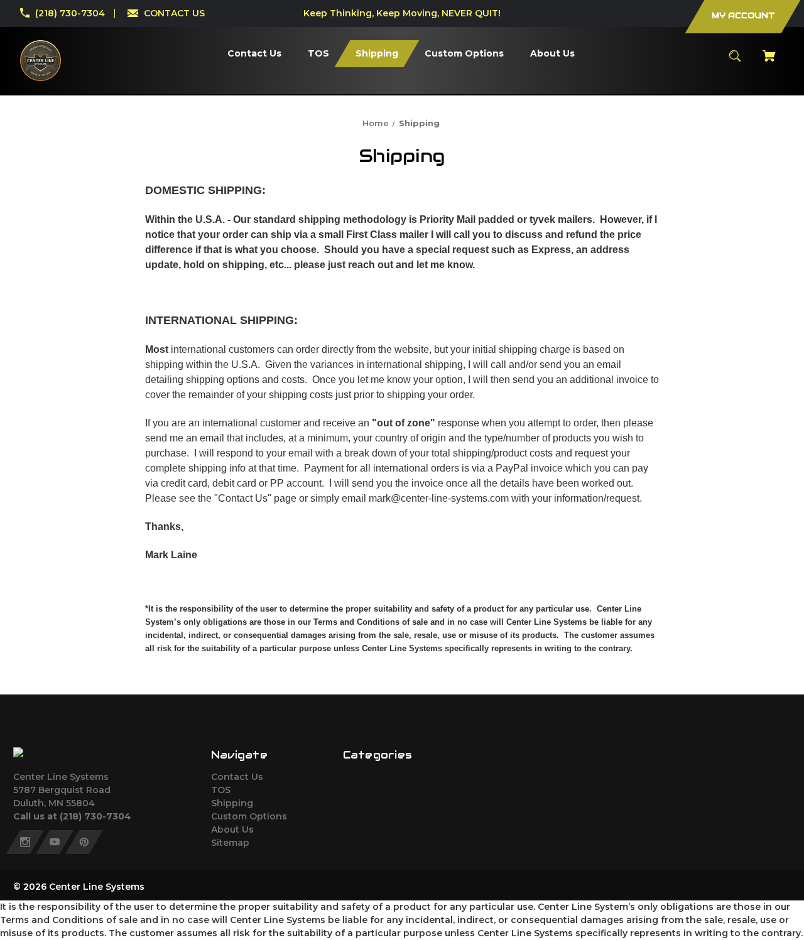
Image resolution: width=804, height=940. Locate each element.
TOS (221, 790)
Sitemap (230, 842)
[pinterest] (84, 842)
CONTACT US (174, 13)
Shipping (232, 803)
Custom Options (249, 816)
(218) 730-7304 (70, 13)
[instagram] (25, 842)
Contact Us (237, 776)
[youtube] (55, 842)
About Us (232, 829)
